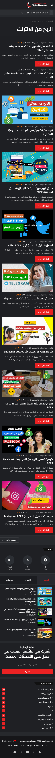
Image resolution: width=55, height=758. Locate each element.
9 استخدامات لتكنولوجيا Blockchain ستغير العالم (28, 75)
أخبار (49, 711)
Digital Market (8, 741)
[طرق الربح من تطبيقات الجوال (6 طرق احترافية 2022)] (27, 167)
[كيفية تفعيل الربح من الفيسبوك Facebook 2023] (27, 439)
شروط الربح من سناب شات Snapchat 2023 (28, 351)
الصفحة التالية (11, 540)
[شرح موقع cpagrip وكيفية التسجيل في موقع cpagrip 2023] (45, 612)
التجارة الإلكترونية (44, 715)
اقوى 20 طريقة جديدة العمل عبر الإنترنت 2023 (29, 405)
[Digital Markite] (37, 5)
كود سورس (46, 728)
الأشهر (46, 580)
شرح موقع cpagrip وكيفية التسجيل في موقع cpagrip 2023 (20, 611)
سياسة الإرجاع (19, 745)
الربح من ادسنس (44, 702)
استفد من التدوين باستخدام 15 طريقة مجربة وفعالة (31, 48)
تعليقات (9, 580)
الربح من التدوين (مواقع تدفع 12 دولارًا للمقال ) (31, 12)
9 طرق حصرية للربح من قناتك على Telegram (27, 298)
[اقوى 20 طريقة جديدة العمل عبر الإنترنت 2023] (27, 383)
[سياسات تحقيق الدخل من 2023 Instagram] (27, 495)
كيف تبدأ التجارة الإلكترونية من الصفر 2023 (21, 631)
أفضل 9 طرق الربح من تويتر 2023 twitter (30, 245)
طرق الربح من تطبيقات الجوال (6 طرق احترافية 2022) (31, 190)
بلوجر (49, 706)
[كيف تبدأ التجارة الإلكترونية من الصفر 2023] (45, 633)
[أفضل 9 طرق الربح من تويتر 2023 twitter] (27, 224)
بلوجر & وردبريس (44, 719)
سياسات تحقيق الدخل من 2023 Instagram (28, 516)
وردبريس (47, 723)
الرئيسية (48, 21)
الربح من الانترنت (44, 689)
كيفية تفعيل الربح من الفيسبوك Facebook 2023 (28, 461)
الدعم (10, 745)
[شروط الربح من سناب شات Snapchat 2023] (27, 331)
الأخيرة (28, 580)
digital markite (45, 43)
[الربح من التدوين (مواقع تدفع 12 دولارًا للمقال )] (27, 110)
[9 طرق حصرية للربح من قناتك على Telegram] (27, 278)
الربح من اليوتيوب (44, 698)
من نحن (29, 745)
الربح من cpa (46, 694)
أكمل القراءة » (44, 64)
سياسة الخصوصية (40, 745)
